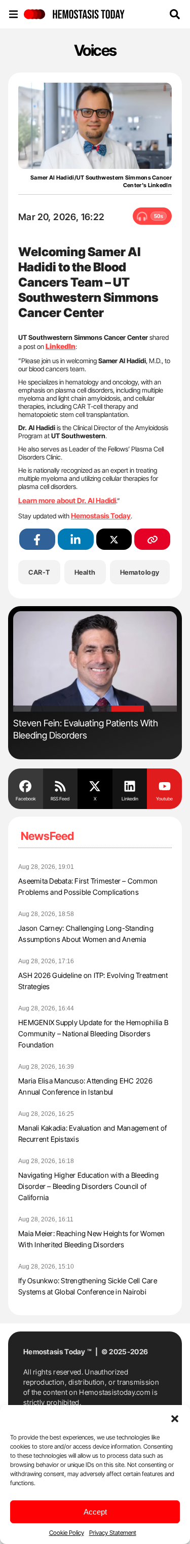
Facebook (25, 798)
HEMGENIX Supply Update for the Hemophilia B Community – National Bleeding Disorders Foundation (93, 1033)
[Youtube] (164, 785)
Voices (95, 50)
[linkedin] (76, 539)
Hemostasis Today (101, 515)
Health (85, 572)
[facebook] (37, 539)
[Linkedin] (129, 785)
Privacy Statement (112, 1532)
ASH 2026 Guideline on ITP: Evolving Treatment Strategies (92, 729)
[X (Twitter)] (114, 539)
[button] (175, 1418)
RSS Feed (60, 798)
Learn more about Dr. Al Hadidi (67, 500)
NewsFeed (47, 836)
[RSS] (60, 785)
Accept (95, 1511)
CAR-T (39, 572)
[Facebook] (25, 785)
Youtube (164, 798)
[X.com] (95, 785)
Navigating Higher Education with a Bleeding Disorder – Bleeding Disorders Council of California (88, 1186)
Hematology (140, 572)
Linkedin (130, 798)
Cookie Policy (66, 1532)
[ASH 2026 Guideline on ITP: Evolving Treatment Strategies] (103, 661)
